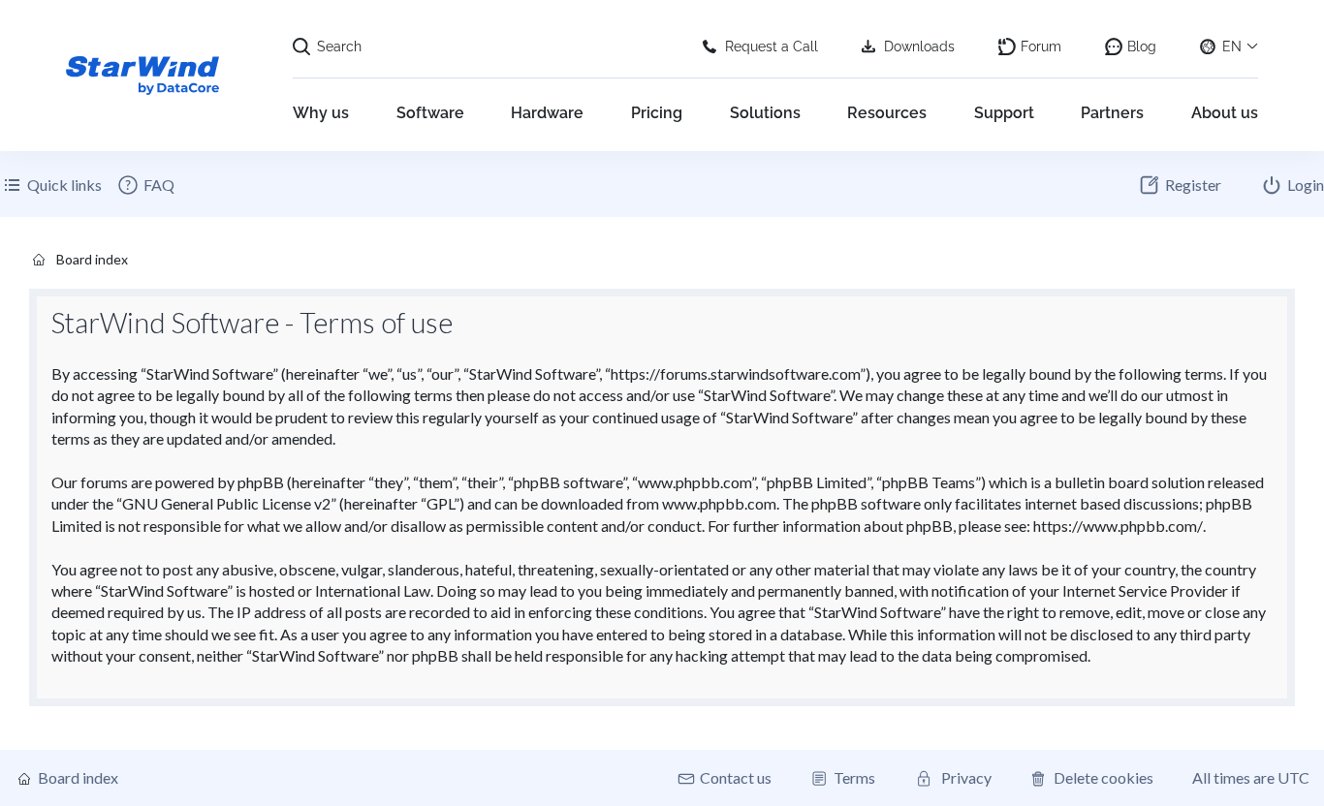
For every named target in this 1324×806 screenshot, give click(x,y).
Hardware (547, 113)
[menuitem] (145, 185)
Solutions (765, 113)
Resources (887, 113)
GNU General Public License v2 (226, 503)
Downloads (919, 46)
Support (1004, 113)
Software (430, 113)
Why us (321, 113)
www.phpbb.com (719, 503)
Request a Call (771, 46)
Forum (1041, 46)
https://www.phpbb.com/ (1118, 525)
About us (1224, 113)
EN (1232, 46)
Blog (1141, 46)
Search (339, 46)
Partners (1112, 113)
